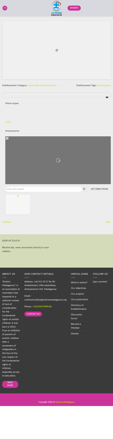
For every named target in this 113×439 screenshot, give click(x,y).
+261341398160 (42, 306)
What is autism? (79, 282)
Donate (75, 333)
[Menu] (5, 8)
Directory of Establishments (79, 307)
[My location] (84, 189)
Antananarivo (104, 85)
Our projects (77, 294)
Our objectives (78, 288)
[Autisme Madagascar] (56, 8)
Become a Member (76, 326)
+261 (8, 122)
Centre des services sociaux (42, 85)
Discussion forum (76, 316)
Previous (6, 222)
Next (108, 222)
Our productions (79, 299)
